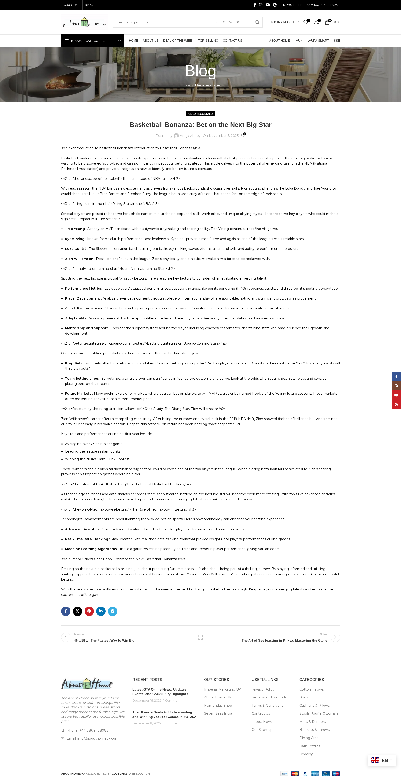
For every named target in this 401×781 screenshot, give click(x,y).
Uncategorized (208, 85)
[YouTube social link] (267, 4)
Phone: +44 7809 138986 (87, 730)
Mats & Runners (312, 722)
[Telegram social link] (112, 611)
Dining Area (309, 738)
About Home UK (218, 697)
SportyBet (110, 163)
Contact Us (261, 713)
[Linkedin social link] (101, 611)
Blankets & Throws (314, 730)
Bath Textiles (309, 746)
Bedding (306, 754)
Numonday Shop (218, 705)
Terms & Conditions (267, 705)
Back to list (200, 637)
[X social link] (77, 611)
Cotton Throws (311, 689)
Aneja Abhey (190, 136)
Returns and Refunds (269, 697)
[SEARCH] (257, 22)
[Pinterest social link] (274, 4)
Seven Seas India (218, 713)
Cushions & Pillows (314, 705)
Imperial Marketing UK (222, 689)
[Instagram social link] (261, 4)
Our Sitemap (262, 730)
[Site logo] (84, 22)
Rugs (303, 697)
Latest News (262, 722)
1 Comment (171, 700)
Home (185, 85)
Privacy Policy (263, 689)
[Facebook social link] (255, 4)
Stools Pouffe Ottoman (318, 713)
